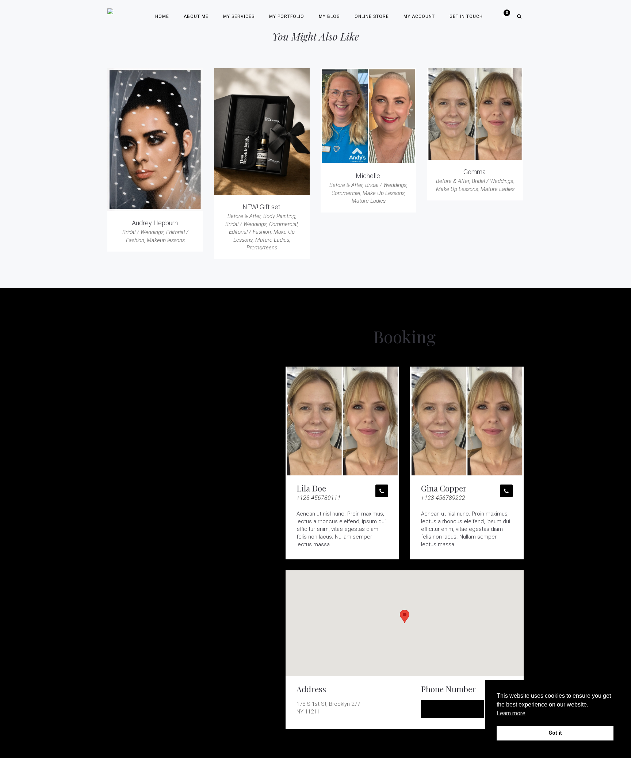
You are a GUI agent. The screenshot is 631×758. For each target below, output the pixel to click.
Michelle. (368, 176)
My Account (419, 16)
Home (162, 16)
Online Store (372, 16)
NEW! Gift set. (262, 207)
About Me (196, 16)
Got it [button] (555, 733)
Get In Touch (466, 16)
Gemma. (475, 172)
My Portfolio (286, 16)
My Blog (329, 16)
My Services (239, 16)
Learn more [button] (511, 713)
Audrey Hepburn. (155, 223)
